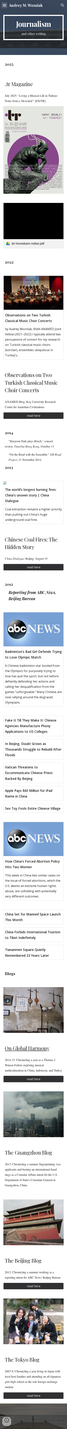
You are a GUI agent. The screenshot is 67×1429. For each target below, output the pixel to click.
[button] (4, 5)
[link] (33, 225)
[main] (33, 27)
